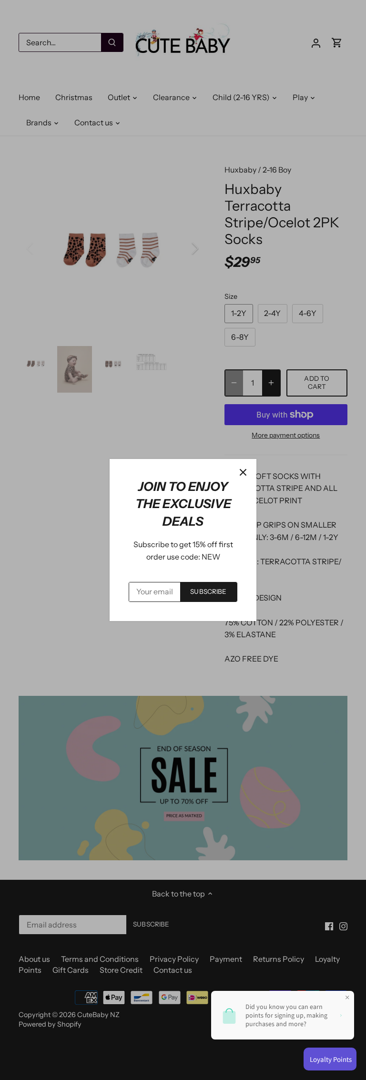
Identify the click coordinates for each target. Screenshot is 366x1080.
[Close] (243, 472)
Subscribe (208, 591)
